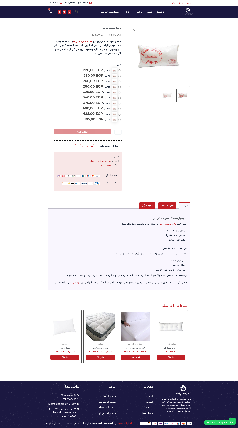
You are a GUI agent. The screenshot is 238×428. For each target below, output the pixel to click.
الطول (119, 65)
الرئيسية (160, 12)
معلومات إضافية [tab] (167, 205)
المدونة (150, 401)
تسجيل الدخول (178, 3)
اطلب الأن (82, 131)
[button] (133, 30)
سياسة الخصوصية (107, 401)
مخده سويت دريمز (168, 223)
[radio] (101, 70)
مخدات (108, 161)
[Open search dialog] (76, 11)
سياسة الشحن (109, 396)
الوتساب (76, 282)
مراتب (139, 12)
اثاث (128, 12)
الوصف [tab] (185, 205)
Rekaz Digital (124, 423)
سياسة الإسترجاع (108, 413)
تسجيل (189, 3)
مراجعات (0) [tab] (147, 205)
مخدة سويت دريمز (83, 41)
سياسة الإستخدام (108, 407)
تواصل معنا (148, 413)
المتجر (150, 12)
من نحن (150, 407)
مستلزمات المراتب (110, 12)
